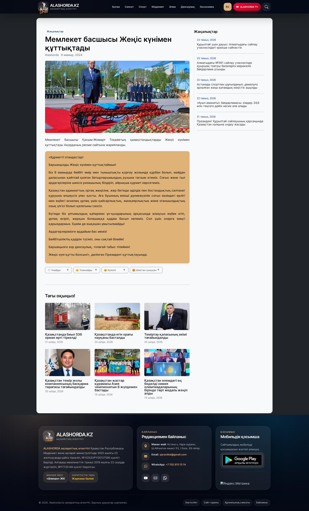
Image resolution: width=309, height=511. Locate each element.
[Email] (155, 478)
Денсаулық (188, 6)
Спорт (143, 6)
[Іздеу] (266, 7)
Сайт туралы (211, 502)
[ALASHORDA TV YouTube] (146, 478)
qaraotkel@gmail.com (173, 454)
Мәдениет (158, 6)
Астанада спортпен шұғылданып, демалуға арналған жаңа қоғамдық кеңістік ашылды (227, 86)
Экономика (207, 6)
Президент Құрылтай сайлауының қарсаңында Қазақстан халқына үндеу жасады (230, 122)
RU (227, 6)
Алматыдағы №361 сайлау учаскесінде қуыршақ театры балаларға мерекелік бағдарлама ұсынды (224, 66)
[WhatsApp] (165, 478)
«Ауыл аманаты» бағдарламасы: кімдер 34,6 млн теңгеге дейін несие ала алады (228, 104)
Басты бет (191, 502)
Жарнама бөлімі (83, 478)
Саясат (129, 6)
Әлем (172, 6)
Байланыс (262, 502)
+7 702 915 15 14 (176, 464)
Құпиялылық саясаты (237, 502)
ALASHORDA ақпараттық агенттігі (66, 448)
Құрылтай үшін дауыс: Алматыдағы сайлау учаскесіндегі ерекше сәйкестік (227, 46)
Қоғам (116, 6)
